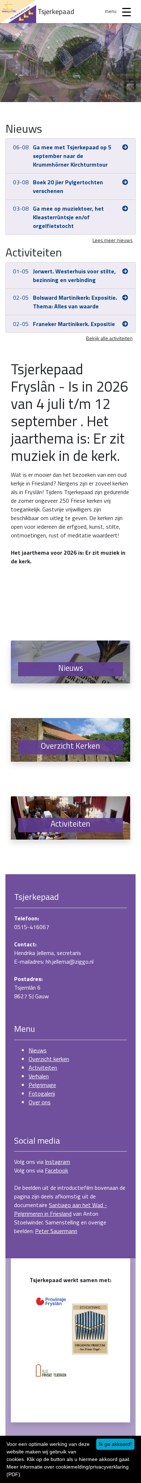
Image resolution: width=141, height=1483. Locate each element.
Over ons (40, 1102)
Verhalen (39, 1076)
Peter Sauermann (56, 1231)
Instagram (57, 1161)
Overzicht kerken (49, 1059)
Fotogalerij (42, 1093)
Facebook (56, 1170)
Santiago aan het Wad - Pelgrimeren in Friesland (60, 1209)
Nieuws (38, 1050)
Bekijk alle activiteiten (109, 338)
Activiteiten (43, 1067)
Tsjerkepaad (56, 11)
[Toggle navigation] (126, 11)
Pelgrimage (42, 1085)
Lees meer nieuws (113, 240)
